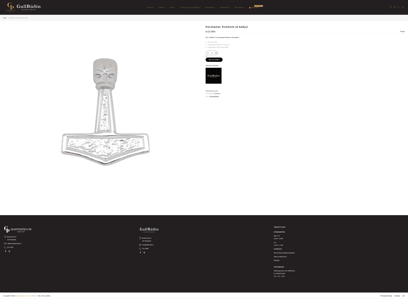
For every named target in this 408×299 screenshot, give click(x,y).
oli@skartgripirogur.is (14, 243)
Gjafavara (224, 7)
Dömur (162, 7)
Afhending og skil (212, 91)
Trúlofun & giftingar (190, 7)
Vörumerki (210, 7)
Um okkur (239, 7)
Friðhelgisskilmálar (386, 296)
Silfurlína (217, 93)
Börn (172, 7)
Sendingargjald (220, 37)
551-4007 (10, 247)
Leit (403, 296)
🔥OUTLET (255, 6)
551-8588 (145, 248)
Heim (4, 18)
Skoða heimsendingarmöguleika (284, 253)
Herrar (150, 7)
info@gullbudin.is (148, 245)
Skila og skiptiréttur (280, 256)
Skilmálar (277, 260)
